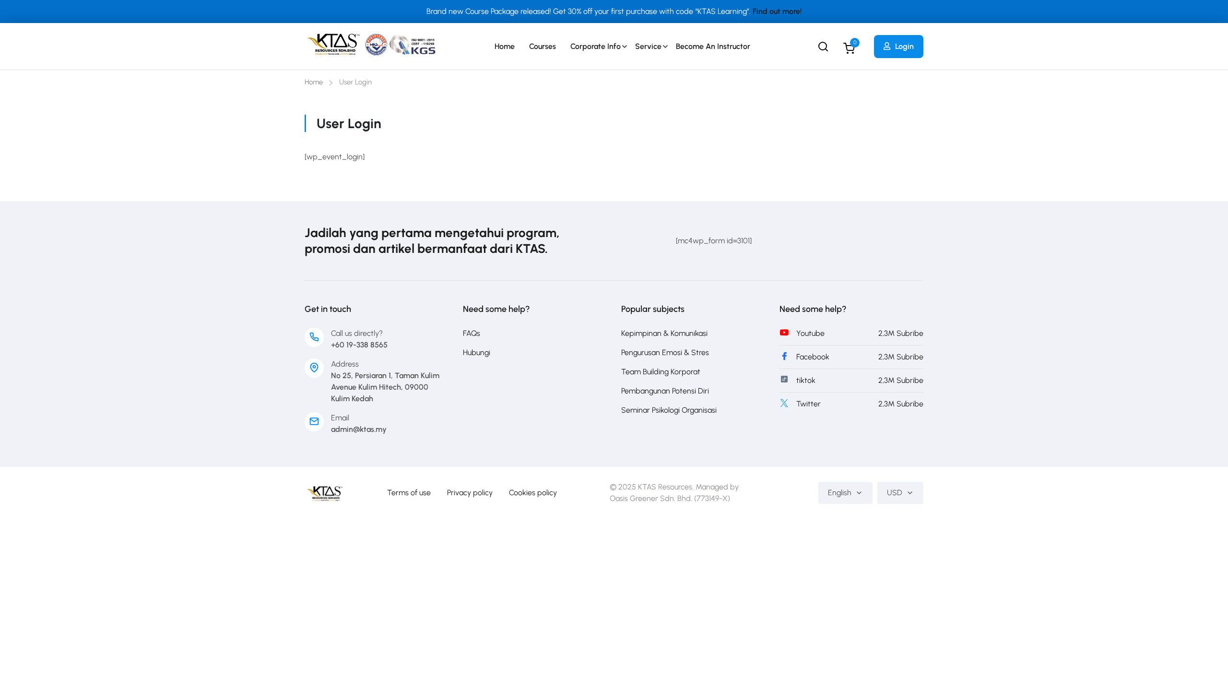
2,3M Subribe (900, 333)
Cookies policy (533, 492)
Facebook (812, 356)
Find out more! (777, 11)
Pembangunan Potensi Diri (665, 390)
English (839, 492)
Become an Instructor (713, 46)
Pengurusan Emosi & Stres (665, 352)
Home (505, 46)
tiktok (805, 380)
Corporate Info (595, 46)
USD (894, 492)
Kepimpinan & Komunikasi (664, 333)
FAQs (471, 333)
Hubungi (476, 352)
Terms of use (409, 492)
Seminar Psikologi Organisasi (669, 410)
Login (904, 46)
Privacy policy (470, 492)
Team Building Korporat (660, 371)
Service (648, 46)
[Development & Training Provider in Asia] (324, 492)
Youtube (810, 333)
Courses (542, 46)
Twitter (808, 403)
